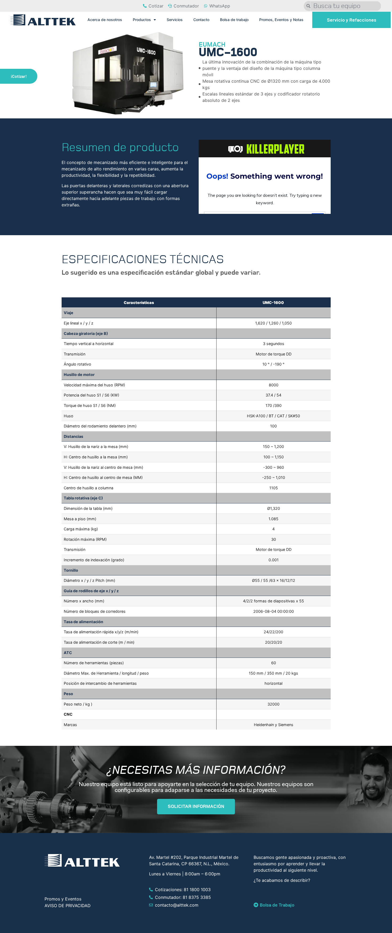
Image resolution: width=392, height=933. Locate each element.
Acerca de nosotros (104, 19)
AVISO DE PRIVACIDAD (68, 905)
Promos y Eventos (63, 899)
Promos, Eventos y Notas (281, 19)
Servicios (175, 19)
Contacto (201, 19)
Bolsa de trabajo (234, 19)
